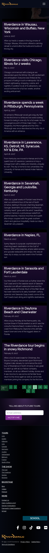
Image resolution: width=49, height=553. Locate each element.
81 (28, 391)
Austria (4, 452)
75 (24, 387)
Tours (5, 433)
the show (7, 467)
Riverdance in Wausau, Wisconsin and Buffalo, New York (24, 28)
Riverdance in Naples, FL (22, 235)
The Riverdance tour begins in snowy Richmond (24, 347)
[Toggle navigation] (44, 4)
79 (45, 387)
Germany (5, 449)
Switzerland (6, 454)
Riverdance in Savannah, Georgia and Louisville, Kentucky (22, 187)
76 (29, 387)
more (4, 496)
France (4, 459)
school (35, 518)
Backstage (7, 482)
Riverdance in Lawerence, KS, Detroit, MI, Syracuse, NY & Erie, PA (23, 146)
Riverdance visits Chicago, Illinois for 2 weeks (23, 62)
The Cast (4, 470)
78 (40, 387)
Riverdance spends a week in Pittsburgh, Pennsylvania (24, 104)
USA (3, 436)
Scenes (4, 475)
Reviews (4, 477)
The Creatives (6, 472)
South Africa (6, 462)
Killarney (5, 441)
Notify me (14, 417)
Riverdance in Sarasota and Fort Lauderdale (24, 270)
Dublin (4, 439)
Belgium (4, 457)
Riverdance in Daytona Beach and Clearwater (20, 310)
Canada (4, 446)
